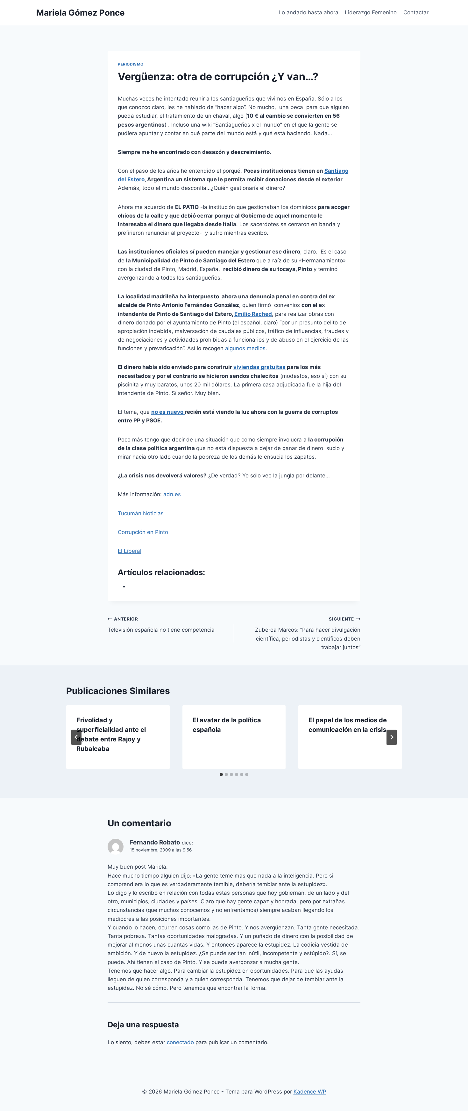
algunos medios (245, 348)
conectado (180, 1042)
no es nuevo (168, 412)
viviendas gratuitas (259, 367)
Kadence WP (310, 1091)
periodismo (131, 64)
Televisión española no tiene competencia (161, 624)
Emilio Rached (253, 314)
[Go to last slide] (76, 737)
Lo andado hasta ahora (308, 12)
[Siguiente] (391, 737)
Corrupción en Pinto (143, 532)
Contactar (416, 12)
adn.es (172, 494)
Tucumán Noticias (141, 513)
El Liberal (129, 551)
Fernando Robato (155, 842)
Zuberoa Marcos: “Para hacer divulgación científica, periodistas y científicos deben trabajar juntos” (307, 633)
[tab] (221, 774)
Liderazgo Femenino (371, 12)
